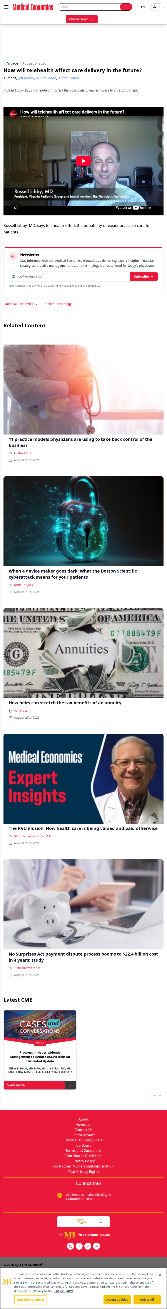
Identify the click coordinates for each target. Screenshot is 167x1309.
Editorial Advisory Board (83, 1140)
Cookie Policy (63, 1291)
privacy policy (91, 286)
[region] (83, 1288)
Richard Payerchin (27, 968)
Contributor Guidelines (83, 1155)
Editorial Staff (83, 1134)
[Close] (160, 1274)
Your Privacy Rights (83, 1171)
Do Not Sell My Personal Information (83, 1166)
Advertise (83, 1124)
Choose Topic (78, 19)
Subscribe (141, 276)
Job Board (83, 1145)
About (83, 1119)
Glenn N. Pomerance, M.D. (33, 836)
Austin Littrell (23, 453)
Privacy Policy (83, 1161)
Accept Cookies (117, 1300)
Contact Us (84, 1129)
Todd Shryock (23, 585)
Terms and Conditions (83, 1150)
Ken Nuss (21, 710)
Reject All (147, 1300)
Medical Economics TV (21, 304)
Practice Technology (57, 304)
